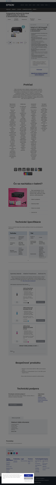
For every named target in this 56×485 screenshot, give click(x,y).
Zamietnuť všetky (28, 478)
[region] (18, 478)
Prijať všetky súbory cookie (28, 475)
